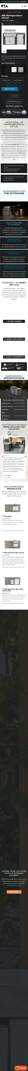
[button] (2, 456)
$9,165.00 (6, 593)
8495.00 (6, 555)
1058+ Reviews (15, 435)
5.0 (13, 432)
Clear (3, 84)
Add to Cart (10, 89)
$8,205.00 (7, 519)
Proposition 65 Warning (19, 419)
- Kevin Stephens (7, 475)
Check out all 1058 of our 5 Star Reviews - (14, 1)
